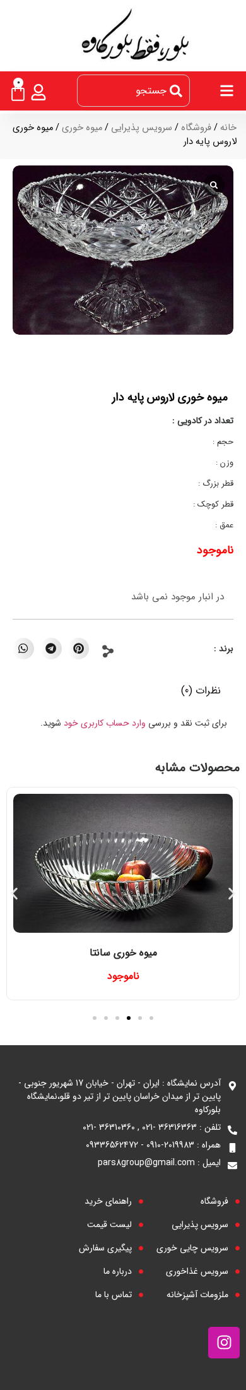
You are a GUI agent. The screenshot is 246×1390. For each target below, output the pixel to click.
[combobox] (133, 91)
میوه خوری (82, 128)
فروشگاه (196, 128)
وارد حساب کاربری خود (105, 723)
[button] (79, 648)
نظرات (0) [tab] (201, 690)
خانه (228, 128)
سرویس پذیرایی (141, 128)
